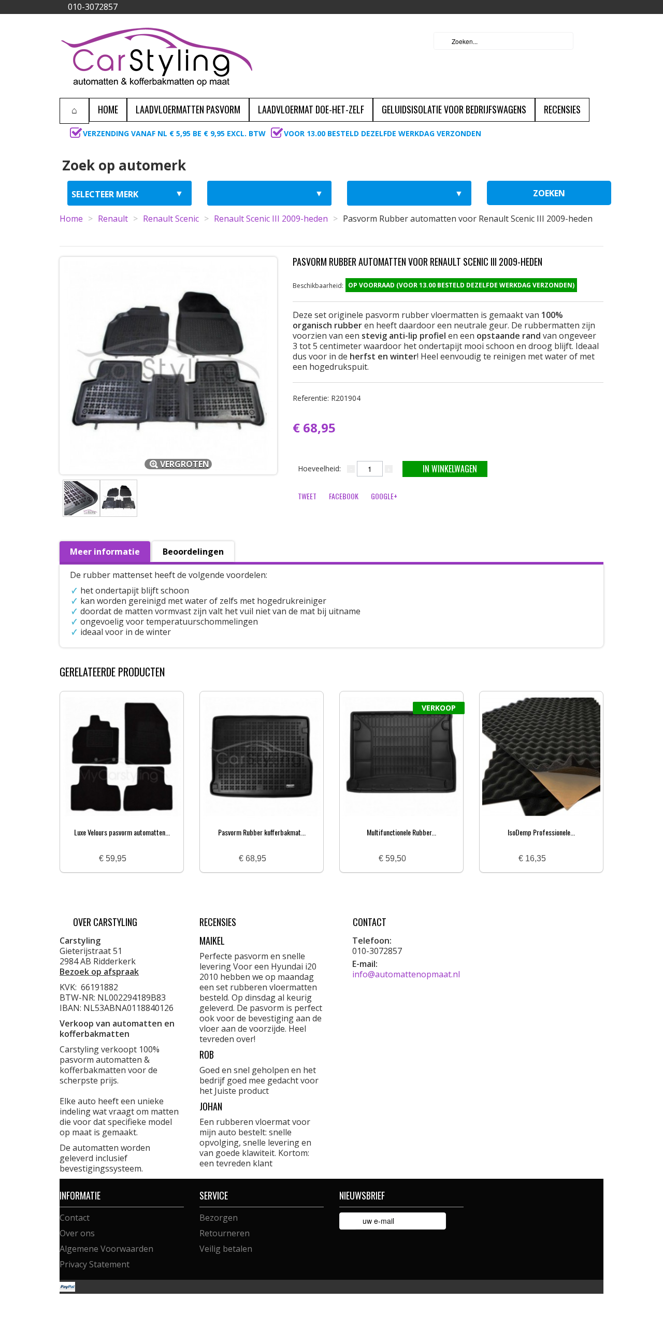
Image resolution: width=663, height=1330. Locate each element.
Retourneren (224, 1233)
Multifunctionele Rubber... (401, 832)
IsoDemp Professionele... (541, 832)
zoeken (549, 193)
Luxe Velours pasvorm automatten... (122, 832)
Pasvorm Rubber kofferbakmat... (262, 832)
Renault (113, 218)
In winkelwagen (450, 468)
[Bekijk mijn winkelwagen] (592, 41)
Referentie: (327, 398)
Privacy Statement (94, 1264)
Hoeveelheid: (319, 468)
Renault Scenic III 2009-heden (271, 218)
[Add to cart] (138, 859)
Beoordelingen (193, 551)
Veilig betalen (225, 1248)
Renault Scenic (171, 218)
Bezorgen (218, 1217)
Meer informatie (105, 551)
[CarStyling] (157, 56)
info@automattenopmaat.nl (406, 974)
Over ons (77, 1233)
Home (71, 218)
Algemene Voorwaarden (106, 1248)
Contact (75, 1217)
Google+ (384, 495)
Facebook (343, 495)
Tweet (307, 495)
